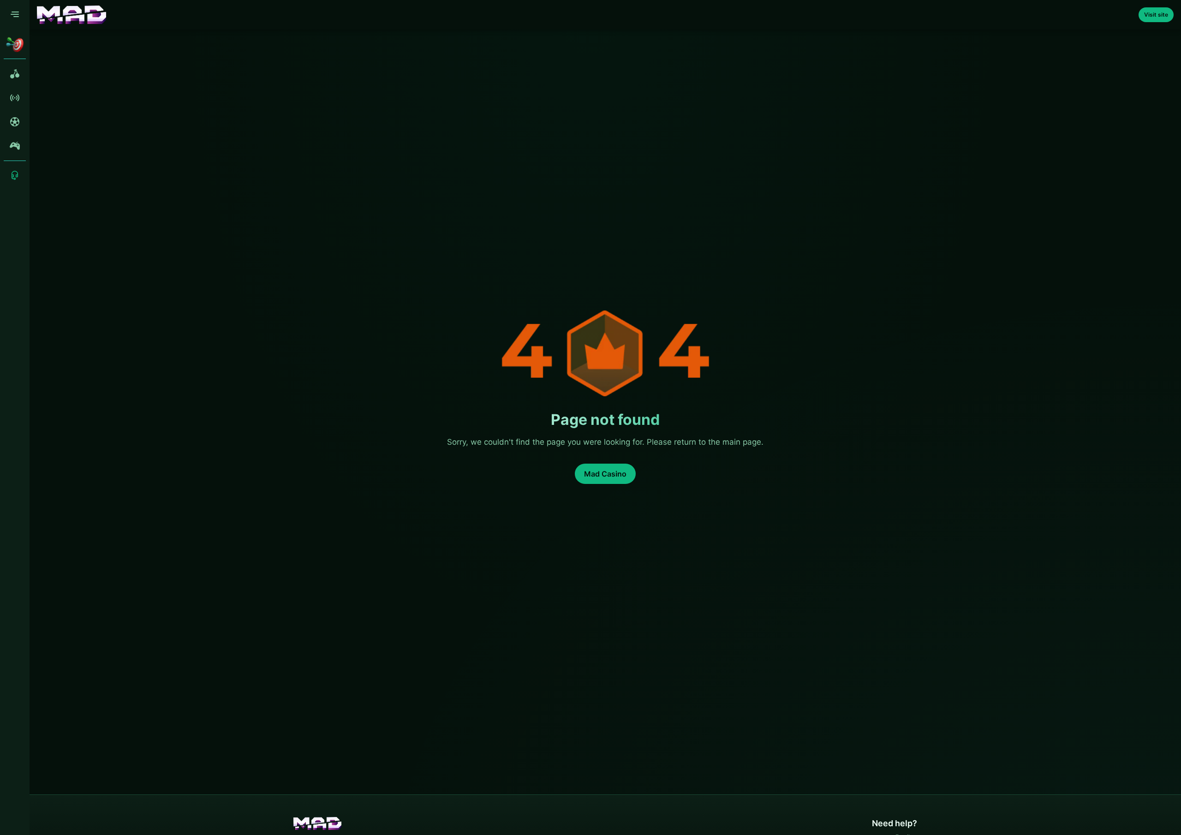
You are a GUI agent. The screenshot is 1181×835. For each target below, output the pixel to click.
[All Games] (15, 74)
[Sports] (15, 122)
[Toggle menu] (15, 15)
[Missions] (15, 44)
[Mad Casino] (71, 15)
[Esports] (15, 146)
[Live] (15, 98)
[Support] (15, 175)
